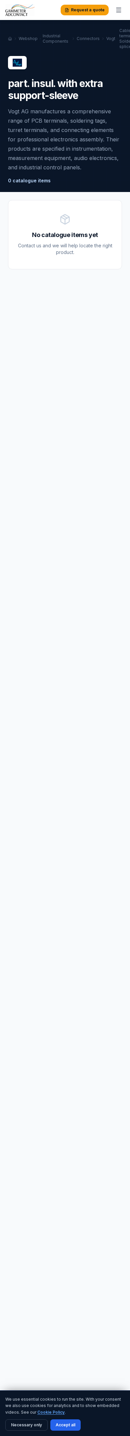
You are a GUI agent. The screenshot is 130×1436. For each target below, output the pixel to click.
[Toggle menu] (119, 10)
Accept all (65, 1424)
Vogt (110, 38)
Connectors (88, 38)
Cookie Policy (51, 1412)
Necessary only (26, 1424)
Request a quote (88, 9)
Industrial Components (55, 38)
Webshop (28, 38)
